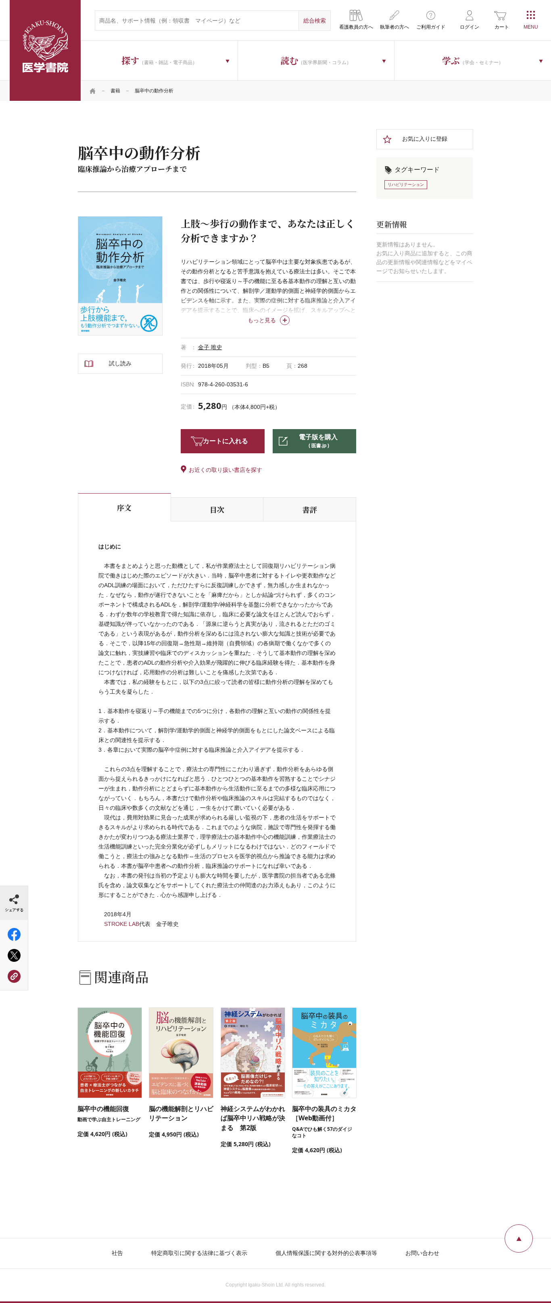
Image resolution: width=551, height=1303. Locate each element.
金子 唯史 (210, 347)
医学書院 (45, 50)
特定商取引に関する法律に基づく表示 (199, 1253)
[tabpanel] (120, 276)
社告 (117, 1253)
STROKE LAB (121, 924)
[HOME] (93, 91)
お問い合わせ (422, 1253)
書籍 (115, 91)
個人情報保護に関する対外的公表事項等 (326, 1253)
